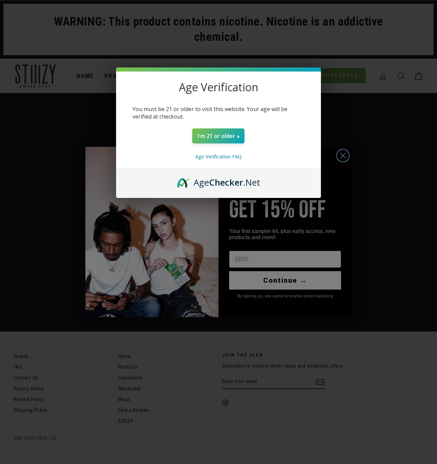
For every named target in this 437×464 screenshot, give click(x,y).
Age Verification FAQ (218, 156)
